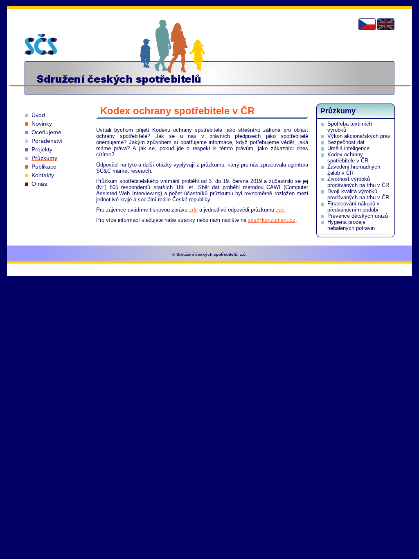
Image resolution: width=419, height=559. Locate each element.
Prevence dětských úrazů (357, 216)
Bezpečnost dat (346, 142)
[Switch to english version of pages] (385, 24)
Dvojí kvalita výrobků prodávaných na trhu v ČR (358, 194)
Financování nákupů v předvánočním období (353, 207)
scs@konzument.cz (271, 220)
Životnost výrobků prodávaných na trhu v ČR (358, 182)
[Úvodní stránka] (41, 44)
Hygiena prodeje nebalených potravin (351, 225)
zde (193, 210)
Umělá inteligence (348, 148)
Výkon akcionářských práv (358, 136)
